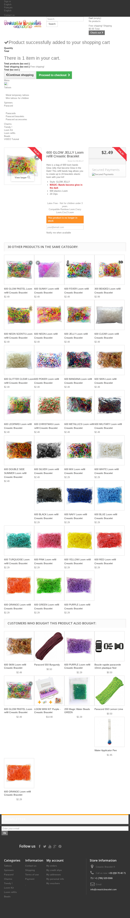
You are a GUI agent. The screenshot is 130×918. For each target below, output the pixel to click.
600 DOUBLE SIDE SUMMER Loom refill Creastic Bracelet (15, 473)
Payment (29, 879)
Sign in (7, 1)
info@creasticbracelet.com (103, 889)
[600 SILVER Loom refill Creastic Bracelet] (49, 450)
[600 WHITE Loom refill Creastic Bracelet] (109, 450)
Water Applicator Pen (105, 750)
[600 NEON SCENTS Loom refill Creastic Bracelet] (19, 315)
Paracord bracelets (15, 116)
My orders (51, 866)
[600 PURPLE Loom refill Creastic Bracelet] (79, 586)
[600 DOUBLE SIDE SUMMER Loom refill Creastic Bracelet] (19, 450)
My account (55, 860)
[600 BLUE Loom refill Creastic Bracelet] (109, 495)
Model (70, 161)
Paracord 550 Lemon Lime (108, 709)
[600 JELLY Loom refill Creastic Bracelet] (79, 315)
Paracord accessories (16, 119)
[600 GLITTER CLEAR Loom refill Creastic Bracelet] (19, 360)
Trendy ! (8, 883)
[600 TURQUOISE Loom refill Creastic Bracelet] (19, 541)
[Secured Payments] (107, 174)
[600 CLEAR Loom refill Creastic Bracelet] (109, 315)
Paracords (11, 113)
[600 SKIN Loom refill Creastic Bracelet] (109, 360)
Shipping (30, 870)
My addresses (53, 874)
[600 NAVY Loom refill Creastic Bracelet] (79, 495)
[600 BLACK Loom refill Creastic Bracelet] (49, 495)
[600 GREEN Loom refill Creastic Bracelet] (49, 586)
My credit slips (54, 870)
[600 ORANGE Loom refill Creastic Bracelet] (19, 586)
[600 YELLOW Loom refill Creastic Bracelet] (79, 541)
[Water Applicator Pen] (109, 732)
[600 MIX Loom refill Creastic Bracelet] (79, 450)
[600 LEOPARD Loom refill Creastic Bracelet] (19, 405)
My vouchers (53, 883)
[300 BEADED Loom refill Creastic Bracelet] (109, 270)
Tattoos (8, 866)
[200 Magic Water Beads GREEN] (79, 691)
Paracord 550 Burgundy (47, 664)
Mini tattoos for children (17, 98)
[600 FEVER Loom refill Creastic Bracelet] (79, 270)
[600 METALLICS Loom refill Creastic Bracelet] (79, 405)
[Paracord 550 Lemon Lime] (109, 691)
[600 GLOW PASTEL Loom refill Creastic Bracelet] (19, 270)
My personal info (55, 879)
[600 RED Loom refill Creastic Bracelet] (109, 541)
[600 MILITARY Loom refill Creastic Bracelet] (109, 405)
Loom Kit (9, 888)
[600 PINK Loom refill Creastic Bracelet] (49, 541)
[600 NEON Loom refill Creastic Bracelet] (49, 315)
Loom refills (10, 892)
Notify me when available (58, 232)
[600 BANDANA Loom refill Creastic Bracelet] (79, 360)
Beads (7, 896)
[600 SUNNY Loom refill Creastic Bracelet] (49, 270)
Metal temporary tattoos (17, 95)
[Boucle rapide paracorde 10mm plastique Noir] (109, 646)
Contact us (9, 15)
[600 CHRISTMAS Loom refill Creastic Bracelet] (49, 405)
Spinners (9, 870)
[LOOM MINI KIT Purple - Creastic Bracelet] (49, 691)
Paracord (9, 874)
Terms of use (32, 874)
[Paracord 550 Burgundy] (49, 646)
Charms (8, 879)
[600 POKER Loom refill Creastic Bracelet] (49, 360)
